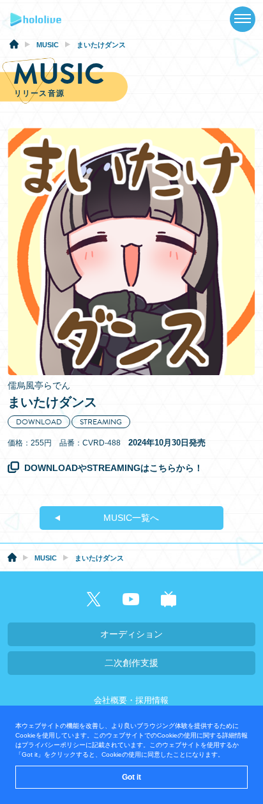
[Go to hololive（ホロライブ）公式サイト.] (14, 46)
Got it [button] (131, 777)
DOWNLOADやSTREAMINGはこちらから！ (113, 468)
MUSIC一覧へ (131, 518)
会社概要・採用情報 (131, 700)
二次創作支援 (131, 663)
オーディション (131, 634)
